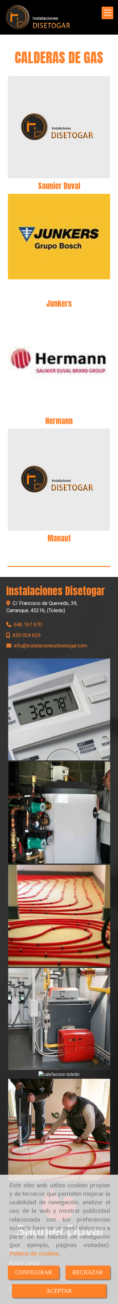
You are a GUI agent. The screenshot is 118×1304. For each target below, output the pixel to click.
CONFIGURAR (33, 1272)
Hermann (59, 421)
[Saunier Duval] (59, 127)
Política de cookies (34, 1253)
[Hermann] (59, 362)
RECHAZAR (87, 1272)
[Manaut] (59, 479)
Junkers (59, 303)
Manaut (59, 538)
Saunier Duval (59, 186)
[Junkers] (59, 245)
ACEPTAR (59, 1291)
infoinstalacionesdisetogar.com (50, 646)
